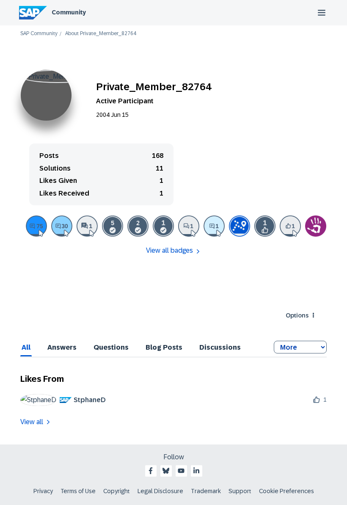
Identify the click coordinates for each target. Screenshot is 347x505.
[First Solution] (163, 226)
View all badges (169, 250)
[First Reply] (214, 226)
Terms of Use (78, 491)
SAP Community (39, 33)
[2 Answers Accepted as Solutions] (138, 226)
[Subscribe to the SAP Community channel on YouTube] (181, 470)
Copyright (116, 491)
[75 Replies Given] (36, 226)
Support (240, 491)
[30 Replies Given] (61, 226)
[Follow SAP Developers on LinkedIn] (196, 470)
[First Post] (188, 226)
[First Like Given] (290, 226)
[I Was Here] (315, 226)
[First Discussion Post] (87, 226)
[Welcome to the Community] (239, 226)
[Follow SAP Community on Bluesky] (165, 470)
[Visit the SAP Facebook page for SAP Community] (150, 470)
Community (69, 12)
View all (31, 421)
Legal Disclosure (160, 491)
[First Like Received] (264, 226)
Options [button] (297, 315)
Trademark (206, 491)
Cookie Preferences (286, 491)
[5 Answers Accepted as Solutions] (112, 226)
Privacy (43, 491)
